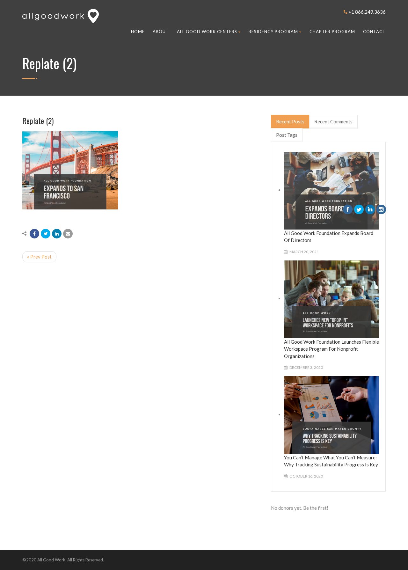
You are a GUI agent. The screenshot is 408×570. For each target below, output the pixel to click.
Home (138, 31)
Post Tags (286, 135)
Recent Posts (290, 121)
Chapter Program (332, 31)
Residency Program (273, 31)
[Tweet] (45, 233)
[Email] (68, 233)
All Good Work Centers (207, 31)
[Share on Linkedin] (57, 233)
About (161, 31)
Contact (374, 31)
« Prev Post (39, 256)
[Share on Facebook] (34, 233)
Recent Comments (333, 121)
